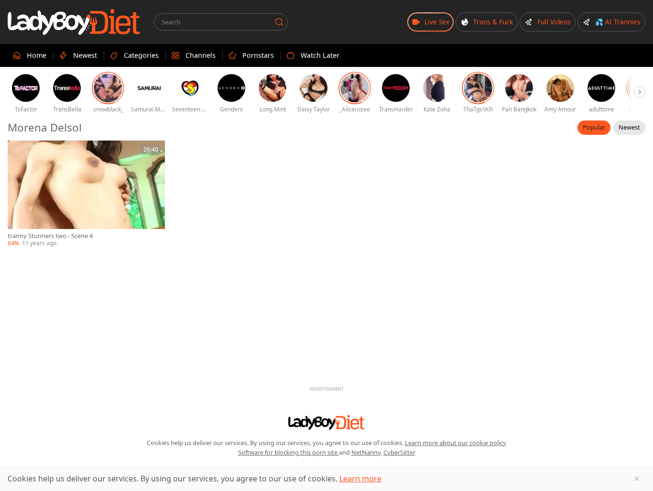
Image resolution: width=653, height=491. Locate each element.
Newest (629, 127)
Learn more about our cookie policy (455, 442)
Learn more (360, 478)
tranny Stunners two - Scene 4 (50, 236)
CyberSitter (399, 452)
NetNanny (366, 452)
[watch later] (19, 152)
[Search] (279, 22)
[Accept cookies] (636, 478)
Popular (594, 127)
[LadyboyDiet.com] (74, 22)
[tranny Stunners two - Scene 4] (86, 194)
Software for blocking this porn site (288, 452)
